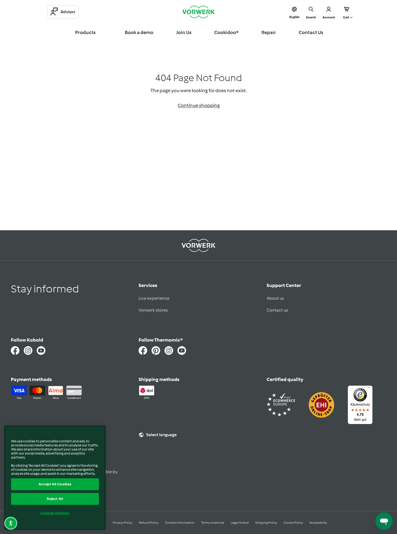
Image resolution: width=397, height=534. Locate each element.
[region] (55, 478)
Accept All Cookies (55, 484)
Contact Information (179, 523)
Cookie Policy (293, 523)
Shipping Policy (266, 523)
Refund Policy (149, 523)
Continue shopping (199, 105)
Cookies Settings (55, 513)
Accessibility (318, 523)
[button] (10, 523)
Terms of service (212, 523)
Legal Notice (240, 523)
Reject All (55, 499)
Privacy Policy (122, 523)
